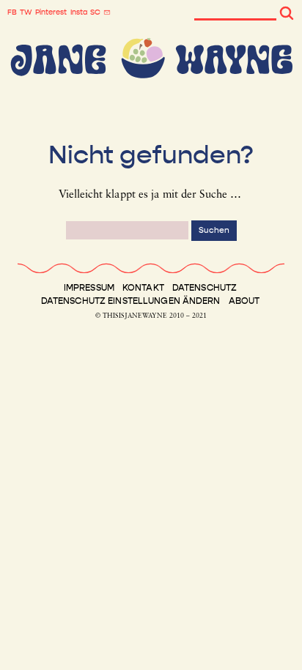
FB (12, 12)
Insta (78, 12)
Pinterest (51, 12)
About (244, 301)
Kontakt (143, 288)
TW (26, 12)
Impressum (89, 288)
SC (95, 12)
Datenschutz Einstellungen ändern (131, 301)
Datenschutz (204, 288)
